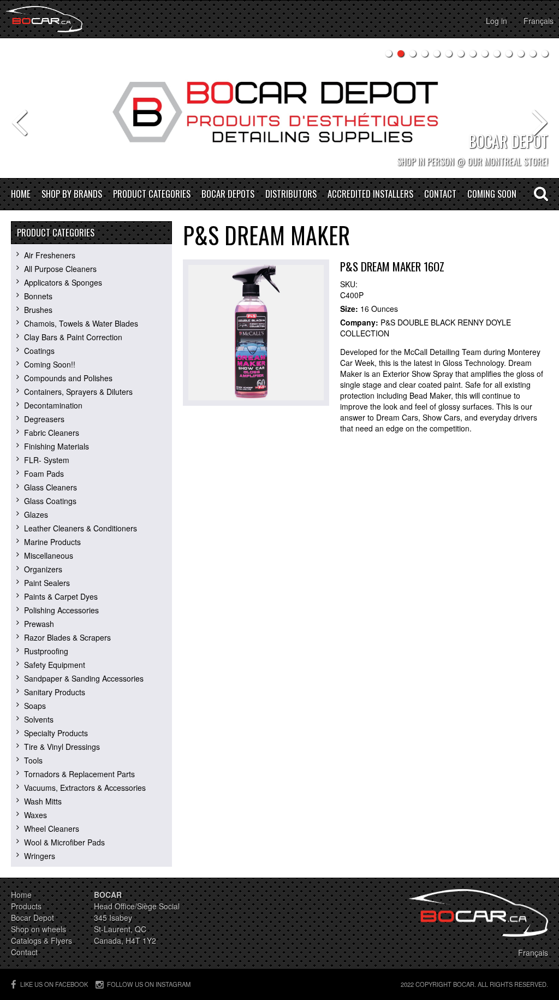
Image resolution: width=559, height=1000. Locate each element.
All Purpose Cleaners (60, 268)
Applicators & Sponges (63, 282)
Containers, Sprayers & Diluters (78, 391)
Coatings (39, 350)
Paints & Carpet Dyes (61, 596)
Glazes (36, 514)
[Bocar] (43, 19)
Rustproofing (46, 651)
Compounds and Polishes (68, 377)
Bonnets (38, 296)
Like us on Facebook (54, 984)
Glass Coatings (50, 500)
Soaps (35, 705)
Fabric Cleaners (51, 432)
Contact (440, 194)
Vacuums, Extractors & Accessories (85, 787)
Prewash (39, 623)
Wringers (39, 855)
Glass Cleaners (50, 487)
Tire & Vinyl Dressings (62, 746)
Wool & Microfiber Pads (64, 842)
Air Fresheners (49, 255)
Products (26, 906)
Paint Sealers (47, 582)
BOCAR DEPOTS (227, 194)
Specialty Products (56, 732)
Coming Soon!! (49, 364)
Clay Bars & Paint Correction (73, 337)
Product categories (152, 194)
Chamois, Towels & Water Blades (81, 323)
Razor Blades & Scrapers (67, 637)
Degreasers (44, 418)
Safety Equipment (54, 664)
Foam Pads (44, 473)
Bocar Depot (32, 917)
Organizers (43, 569)
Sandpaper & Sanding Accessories (84, 678)
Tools (33, 760)
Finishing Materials (56, 446)
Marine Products (52, 541)
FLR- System (46, 459)
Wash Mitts (43, 801)
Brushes (38, 309)
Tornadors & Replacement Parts (79, 773)
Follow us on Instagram (149, 984)
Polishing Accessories (61, 610)
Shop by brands (71, 194)
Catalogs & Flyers (41, 940)
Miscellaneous (48, 555)
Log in (496, 20)
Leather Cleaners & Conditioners (80, 528)
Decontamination (53, 405)
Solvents (38, 719)
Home (21, 194)
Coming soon (491, 194)
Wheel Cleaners (51, 828)
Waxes (35, 814)
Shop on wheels (38, 929)
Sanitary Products (54, 692)
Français (539, 20)
